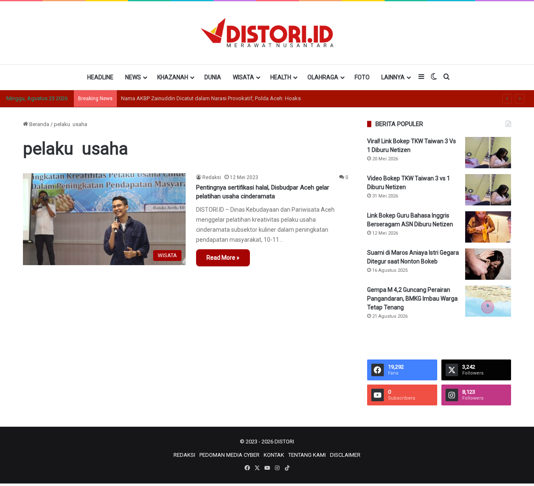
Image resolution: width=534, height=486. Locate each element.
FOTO (362, 77)
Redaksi (211, 177)
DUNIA (212, 77)
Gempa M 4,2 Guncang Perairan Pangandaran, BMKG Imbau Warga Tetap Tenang (412, 298)
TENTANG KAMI (307, 455)
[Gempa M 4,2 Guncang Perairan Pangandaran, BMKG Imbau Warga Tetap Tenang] (488, 301)
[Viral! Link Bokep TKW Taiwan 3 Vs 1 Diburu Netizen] (488, 152)
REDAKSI (184, 455)
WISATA (243, 77)
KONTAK (274, 455)
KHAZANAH (172, 77)
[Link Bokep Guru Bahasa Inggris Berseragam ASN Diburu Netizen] (488, 227)
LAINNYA (393, 77)
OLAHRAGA (322, 77)
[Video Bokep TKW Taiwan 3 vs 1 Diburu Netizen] (488, 189)
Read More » (223, 257)
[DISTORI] (267, 32)
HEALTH (280, 77)
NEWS (133, 77)
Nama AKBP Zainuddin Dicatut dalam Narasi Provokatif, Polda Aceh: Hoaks (211, 98)
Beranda (38, 124)
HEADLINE (100, 77)
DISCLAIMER (345, 455)
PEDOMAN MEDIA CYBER (229, 455)
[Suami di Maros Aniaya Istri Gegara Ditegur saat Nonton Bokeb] (488, 264)
